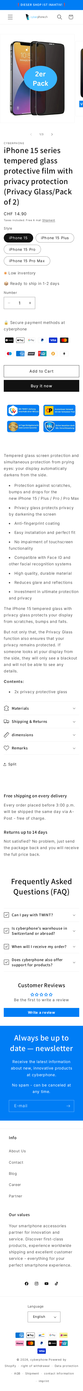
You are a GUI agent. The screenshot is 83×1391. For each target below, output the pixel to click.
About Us (17, 1151)
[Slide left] (31, 134)
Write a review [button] (41, 1012)
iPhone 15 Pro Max (27, 261)
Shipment (48, 220)
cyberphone (39, 1359)
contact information (59, 1373)
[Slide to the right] (52, 134)
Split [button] (12, 764)
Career (15, 1184)
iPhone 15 (18, 238)
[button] (10, 17)
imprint (44, 1381)
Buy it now (41, 386)
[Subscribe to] (68, 1106)
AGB (17, 1373)
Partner (15, 1196)
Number (10, 293)
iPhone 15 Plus (55, 238)
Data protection (66, 1366)
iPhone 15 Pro (22, 249)
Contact (16, 1162)
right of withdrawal (35, 1366)
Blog (13, 1173)
